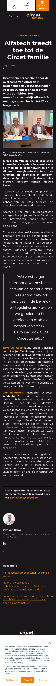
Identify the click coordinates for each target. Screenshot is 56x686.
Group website (42, 6)
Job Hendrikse (13, 392)
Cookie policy (26, 6)
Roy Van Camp (12, 530)
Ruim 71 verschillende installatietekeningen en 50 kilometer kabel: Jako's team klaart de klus (25, 586)
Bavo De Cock (13, 348)
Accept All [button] (28, 680)
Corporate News (28, 35)
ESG (14, 8)
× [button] (49, 641)
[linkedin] (4, 544)
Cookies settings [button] (12, 680)
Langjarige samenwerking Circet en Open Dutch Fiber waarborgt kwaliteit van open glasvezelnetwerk (28, 599)
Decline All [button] (43, 680)
